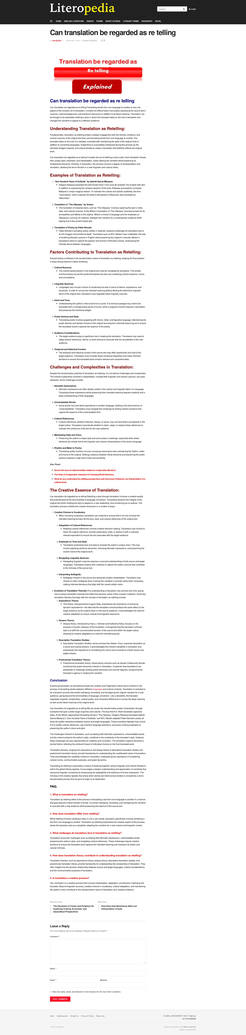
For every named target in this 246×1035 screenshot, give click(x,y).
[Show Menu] (51, 21)
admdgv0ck (56, 40)
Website (103, 980)
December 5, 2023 (73, 40)
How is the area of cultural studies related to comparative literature (85, 470)
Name (53, 968)
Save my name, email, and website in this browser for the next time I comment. (87, 991)
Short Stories (113, 21)
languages (97, 689)
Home (58, 21)
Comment (55, 936)
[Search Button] (184, 9)
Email (53, 980)
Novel (158, 21)
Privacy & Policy (87, 1016)
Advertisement (62, 1016)
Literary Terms (131, 21)
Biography (147, 21)
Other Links (100, 1016)
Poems (99, 21)
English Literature (74, 21)
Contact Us (74, 1016)
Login (193, 9)
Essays (90, 21)
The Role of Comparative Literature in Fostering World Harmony (84, 474)
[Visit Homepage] (82, 9)
